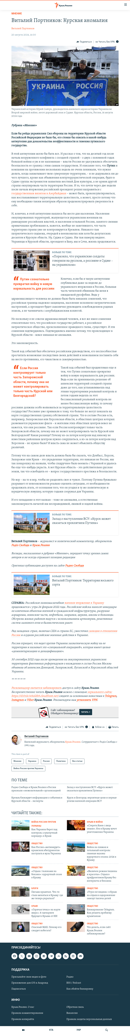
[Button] (84, 42)
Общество (36, 843)
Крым (34, 906)
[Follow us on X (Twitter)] (22, 956)
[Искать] (106, 1030)
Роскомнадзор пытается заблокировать (36, 688)
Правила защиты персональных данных (89, 1019)
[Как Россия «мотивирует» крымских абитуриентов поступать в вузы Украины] (20, 847)
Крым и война (95, 822)
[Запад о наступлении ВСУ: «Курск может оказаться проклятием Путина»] (32, 523)
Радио (69, 977)
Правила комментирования (27, 1013)
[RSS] (66, 956)
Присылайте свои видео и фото (28, 977)
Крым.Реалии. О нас (22, 1007)
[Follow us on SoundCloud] (58, 956)
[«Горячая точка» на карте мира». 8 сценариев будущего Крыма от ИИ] (20, 909)
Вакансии (72, 1013)
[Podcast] (73, 956)
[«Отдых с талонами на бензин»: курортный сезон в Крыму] (20, 871)
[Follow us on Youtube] (29, 956)
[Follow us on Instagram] (36, 956)
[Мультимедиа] (23, 1030)
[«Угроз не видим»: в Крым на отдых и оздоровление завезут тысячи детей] (76, 892)
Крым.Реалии (41, 545)
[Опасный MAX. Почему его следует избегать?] (20, 927)
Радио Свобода (74, 565)
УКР (79, 1030)
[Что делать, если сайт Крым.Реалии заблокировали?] (76, 927)
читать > (85, 712)
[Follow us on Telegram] (51, 956)
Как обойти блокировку (79, 989)
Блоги (34, 888)
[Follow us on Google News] (44, 956)
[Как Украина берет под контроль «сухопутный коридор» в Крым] (20, 825)
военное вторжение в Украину (84, 603)
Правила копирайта (22, 1019)
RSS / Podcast (73, 983)
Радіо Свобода (20, 545)
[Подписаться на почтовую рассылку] (80, 956)
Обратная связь (75, 1007)
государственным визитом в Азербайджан (38, 193)
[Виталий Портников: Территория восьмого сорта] (32, 585)
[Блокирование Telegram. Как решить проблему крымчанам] (76, 909)
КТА (51, 1030)
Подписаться (18, 989)
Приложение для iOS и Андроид (29, 983)
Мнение (16, 13)
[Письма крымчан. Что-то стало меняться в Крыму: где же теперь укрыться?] (20, 892)
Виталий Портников (22, 28)
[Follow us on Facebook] (14, 956)
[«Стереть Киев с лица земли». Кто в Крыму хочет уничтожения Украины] (76, 825)
